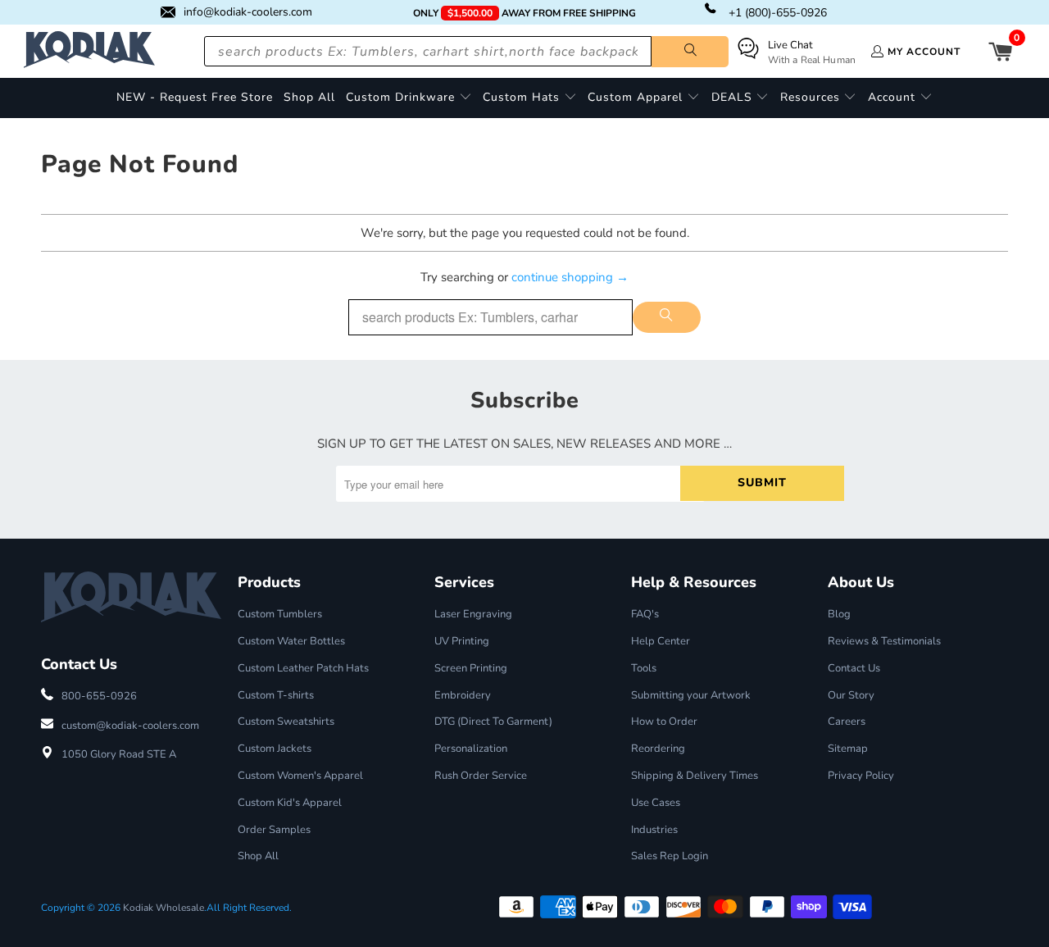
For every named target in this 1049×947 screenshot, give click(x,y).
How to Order (664, 721)
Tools (643, 668)
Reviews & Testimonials (884, 641)
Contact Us (854, 668)
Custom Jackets (274, 748)
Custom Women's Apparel (300, 775)
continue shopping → (570, 277)
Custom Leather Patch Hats (303, 668)
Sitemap (848, 748)
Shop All (258, 856)
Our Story (851, 695)
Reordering (658, 748)
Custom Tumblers (280, 614)
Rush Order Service (480, 775)
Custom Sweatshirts (286, 721)
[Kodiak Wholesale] (89, 51)
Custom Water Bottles (291, 641)
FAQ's (645, 614)
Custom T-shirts (276, 695)
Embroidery (462, 695)
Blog (839, 614)
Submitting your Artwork (691, 695)
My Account (924, 51)
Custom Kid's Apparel (290, 802)
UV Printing (461, 641)
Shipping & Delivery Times (694, 775)
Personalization (470, 748)
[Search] (690, 51)
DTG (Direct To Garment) (493, 721)
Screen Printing (470, 668)
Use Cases (655, 802)
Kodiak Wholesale (163, 907)
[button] (409, 98)
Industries (654, 829)
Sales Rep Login (669, 856)
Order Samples (274, 829)
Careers (846, 721)
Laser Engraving (473, 614)
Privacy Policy (861, 775)
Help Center (660, 641)
